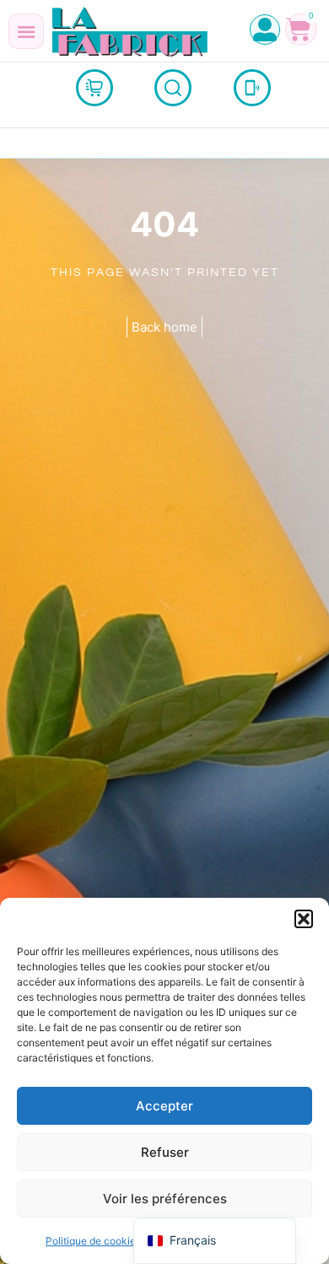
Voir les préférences (165, 1199)
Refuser (165, 1152)
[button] (303, 918)
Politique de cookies (93, 1240)
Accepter (164, 1106)
